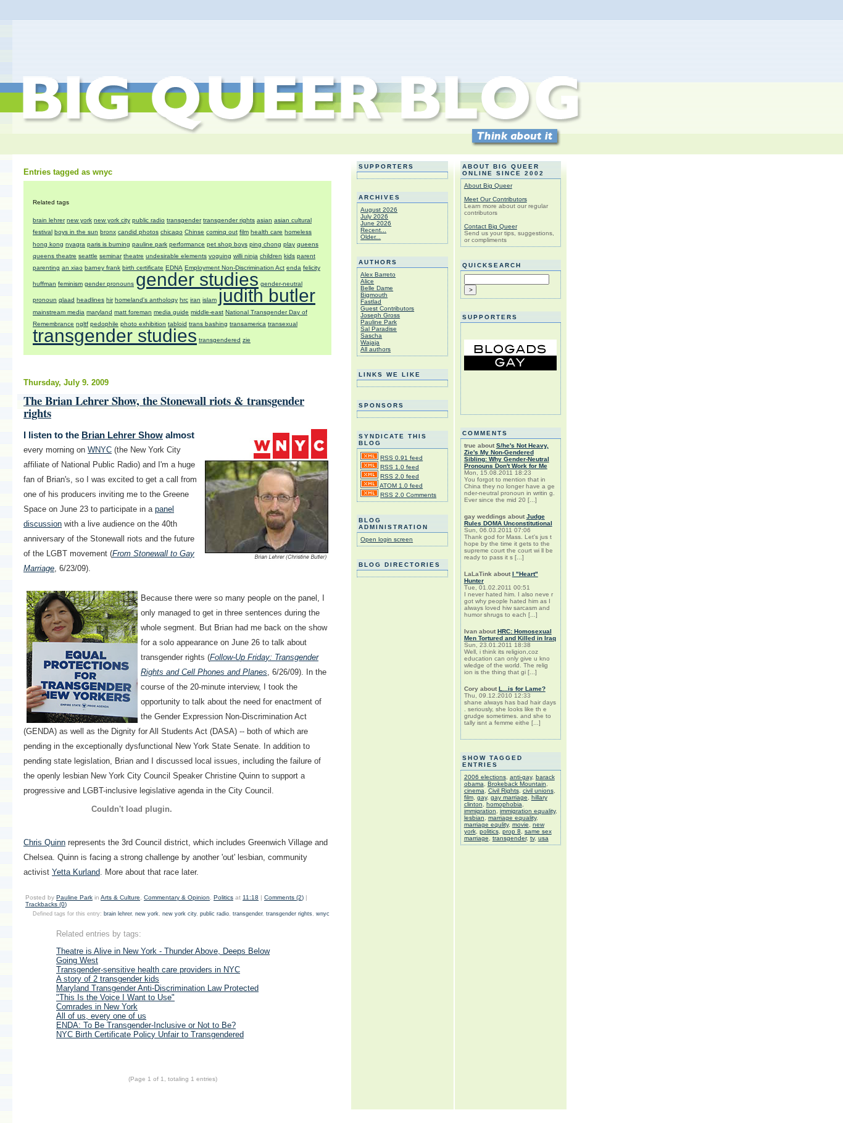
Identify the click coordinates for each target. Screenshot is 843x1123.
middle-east (207, 312)
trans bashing (208, 323)
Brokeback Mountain (517, 783)
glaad (67, 299)
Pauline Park (74, 897)
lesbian (474, 817)
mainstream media (59, 312)
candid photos (138, 231)
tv (532, 838)
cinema (474, 790)
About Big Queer (488, 185)
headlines (90, 299)
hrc (184, 299)
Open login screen (386, 539)
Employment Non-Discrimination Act (234, 267)
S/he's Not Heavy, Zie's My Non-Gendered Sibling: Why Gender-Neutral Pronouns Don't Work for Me (506, 455)
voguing (220, 256)
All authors (375, 349)
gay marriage (509, 797)
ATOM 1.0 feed (401, 485)
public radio (148, 220)
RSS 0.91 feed (401, 457)
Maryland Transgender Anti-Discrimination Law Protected (157, 988)
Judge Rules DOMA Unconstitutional (508, 520)
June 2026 (375, 223)
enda (293, 267)
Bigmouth (374, 294)
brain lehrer (49, 220)
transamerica (248, 323)
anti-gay (521, 777)
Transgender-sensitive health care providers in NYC (148, 969)
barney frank (102, 267)
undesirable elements (176, 256)
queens (307, 244)
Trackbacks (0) (46, 904)
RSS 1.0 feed (399, 467)
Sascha (371, 335)
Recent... (373, 230)
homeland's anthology (146, 299)
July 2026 (374, 216)
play (289, 244)
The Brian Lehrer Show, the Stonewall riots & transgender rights (163, 406)
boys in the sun (76, 231)
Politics (223, 897)
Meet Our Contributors (495, 199)
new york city (112, 220)
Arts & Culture (120, 897)
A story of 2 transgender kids (107, 978)
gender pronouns (109, 283)
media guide (171, 312)
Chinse (194, 231)
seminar (110, 256)
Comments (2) (284, 897)
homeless (298, 231)
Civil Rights (503, 790)
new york (79, 220)
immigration (480, 811)
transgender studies (115, 335)
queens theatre (55, 256)
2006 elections (485, 777)
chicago (171, 231)
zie (247, 339)
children (271, 256)
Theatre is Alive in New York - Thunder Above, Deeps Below (163, 951)
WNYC (100, 449)
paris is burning (108, 244)
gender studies (197, 279)
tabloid (177, 323)
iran (195, 299)
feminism (70, 283)
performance (187, 244)
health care (267, 231)
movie (520, 824)
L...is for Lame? (522, 688)
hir (109, 299)
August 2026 (378, 209)
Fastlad (370, 301)
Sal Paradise (378, 328)
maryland (99, 312)
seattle (88, 256)
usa (543, 838)
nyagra (75, 244)
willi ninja (245, 256)
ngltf (82, 323)
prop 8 (511, 831)
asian (264, 220)
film (244, 231)
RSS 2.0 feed (399, 476)
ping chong (265, 244)
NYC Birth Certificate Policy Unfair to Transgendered (150, 1034)
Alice (367, 281)
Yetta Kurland (76, 872)
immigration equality (527, 811)
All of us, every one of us (101, 1016)
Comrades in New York (97, 1006)
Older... (370, 236)
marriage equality (512, 817)
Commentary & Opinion (177, 897)
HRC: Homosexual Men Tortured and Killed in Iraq (510, 634)
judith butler (266, 295)
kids (289, 256)
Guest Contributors (387, 308)
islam (209, 299)
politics (489, 831)
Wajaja (370, 342)
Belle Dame (376, 288)
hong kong (48, 244)
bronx (108, 231)
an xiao (72, 267)
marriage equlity (486, 824)
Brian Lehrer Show (122, 435)
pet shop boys (227, 244)
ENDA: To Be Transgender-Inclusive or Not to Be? (146, 1025)
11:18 (251, 897)
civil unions (538, 790)
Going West (77, 960)
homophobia (504, 804)
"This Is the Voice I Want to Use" (115, 997)
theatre (133, 256)
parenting (46, 267)
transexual (282, 323)
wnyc (323, 914)
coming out (222, 231)
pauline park (149, 244)
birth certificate (143, 267)
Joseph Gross (380, 315)
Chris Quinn (44, 842)
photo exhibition (143, 323)
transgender (184, 220)
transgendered (220, 339)
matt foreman (133, 312)
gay (482, 797)
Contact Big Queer (490, 226)
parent (306, 256)
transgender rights (229, 220)
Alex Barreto (378, 274)
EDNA (174, 267)
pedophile (104, 323)
